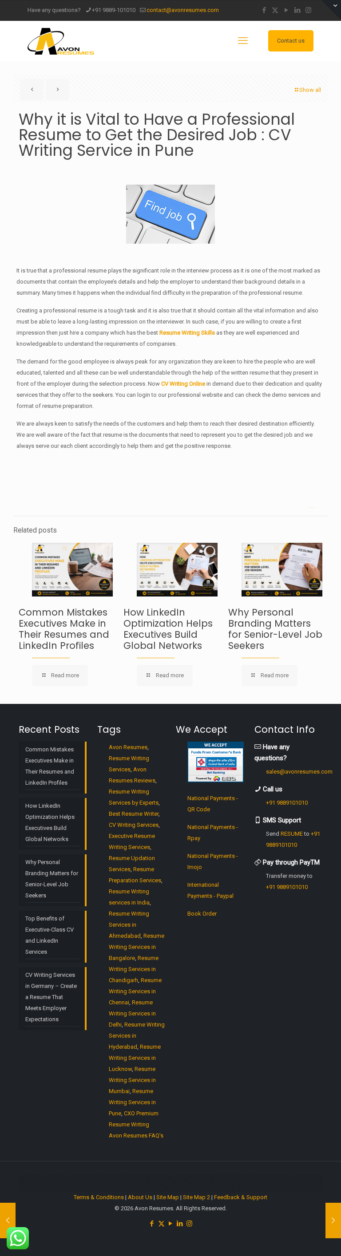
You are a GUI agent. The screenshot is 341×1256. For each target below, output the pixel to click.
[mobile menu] (242, 40)
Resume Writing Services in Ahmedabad (129, 924)
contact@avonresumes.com (183, 10)
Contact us (291, 40)
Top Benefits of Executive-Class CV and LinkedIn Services (49, 935)
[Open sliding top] (331, 10)
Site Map (167, 1197)
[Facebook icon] (264, 10)
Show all (310, 90)
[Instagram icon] (308, 10)
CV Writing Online (183, 383)
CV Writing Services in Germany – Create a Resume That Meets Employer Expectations (51, 997)
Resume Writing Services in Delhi (132, 1013)
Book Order (202, 913)
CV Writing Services (134, 825)
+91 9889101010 (287, 802)
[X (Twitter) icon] (275, 10)
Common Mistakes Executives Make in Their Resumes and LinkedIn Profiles (64, 629)
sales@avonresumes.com (299, 771)
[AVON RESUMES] (61, 41)
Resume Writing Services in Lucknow (135, 1057)
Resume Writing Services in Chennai (135, 991)
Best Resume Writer (134, 813)
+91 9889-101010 (113, 10)
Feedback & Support (240, 1197)
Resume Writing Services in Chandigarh (134, 969)
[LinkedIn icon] (297, 10)
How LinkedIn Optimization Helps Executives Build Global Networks (168, 629)
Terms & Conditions (99, 1197)
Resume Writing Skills (187, 332)
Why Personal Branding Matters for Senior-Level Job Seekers (275, 629)
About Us (140, 1197)
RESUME (292, 833)
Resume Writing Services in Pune (132, 1102)
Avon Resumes (128, 747)
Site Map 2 (196, 1197)
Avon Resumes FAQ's (136, 1135)
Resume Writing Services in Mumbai (132, 1080)
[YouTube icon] (286, 10)
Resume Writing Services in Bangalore (136, 946)
